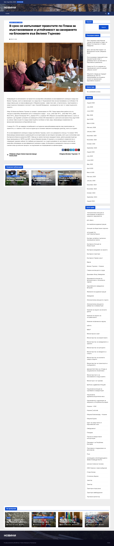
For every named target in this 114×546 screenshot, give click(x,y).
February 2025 (91, 176)
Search (89, 22)
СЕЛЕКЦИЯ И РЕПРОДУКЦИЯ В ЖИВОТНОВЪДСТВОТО (97, 459)
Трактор (89, 484)
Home (7, 13)
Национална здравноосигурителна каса (95, 395)
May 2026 (90, 115)
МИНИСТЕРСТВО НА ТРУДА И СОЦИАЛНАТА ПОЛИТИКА (97, 370)
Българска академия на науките (97, 250)
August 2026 (91, 103)
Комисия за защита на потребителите (94, 316)
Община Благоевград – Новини (97, 414)
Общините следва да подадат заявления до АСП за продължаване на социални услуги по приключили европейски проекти (96, 77)
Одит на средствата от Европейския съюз (94, 423)
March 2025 (90, 172)
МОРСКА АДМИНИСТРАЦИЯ (96, 385)
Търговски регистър (93, 496)
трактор (89, 480)
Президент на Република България (95, 443)
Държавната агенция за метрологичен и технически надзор (96, 280)
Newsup (26, 542)
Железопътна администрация (96, 292)
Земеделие (90, 296)
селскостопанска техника (95, 464)
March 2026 (90, 123)
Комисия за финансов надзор (96, 321)
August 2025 (91, 152)
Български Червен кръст (95, 258)
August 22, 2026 (13, 524)
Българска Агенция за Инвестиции (94, 245)
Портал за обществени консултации (94, 437)
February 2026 (91, 127)
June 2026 (90, 111)
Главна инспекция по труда (96, 270)
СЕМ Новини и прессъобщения (97, 468)
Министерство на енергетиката (97, 338)
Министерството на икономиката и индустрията (96, 375)
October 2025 (91, 144)
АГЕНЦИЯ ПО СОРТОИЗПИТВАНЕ (93, 233)
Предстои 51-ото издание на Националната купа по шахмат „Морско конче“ (97, 68)
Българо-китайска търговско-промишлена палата (96, 239)
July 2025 (90, 156)
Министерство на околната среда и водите (96, 358)
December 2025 (92, 135)
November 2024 (92, 189)
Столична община (92, 476)
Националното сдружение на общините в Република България (97, 401)
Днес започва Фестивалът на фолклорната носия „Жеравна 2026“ (96, 51)
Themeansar (33, 542)
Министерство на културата (96, 347)
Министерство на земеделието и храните (97, 342)
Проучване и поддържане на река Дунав (96, 449)
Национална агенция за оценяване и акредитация (95, 389)
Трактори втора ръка (94, 488)
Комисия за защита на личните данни (97, 310)
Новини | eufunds (92, 410)
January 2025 (91, 180)
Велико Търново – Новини (16, 22)
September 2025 (92, 148)
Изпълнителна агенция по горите (97, 300)
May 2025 (90, 164)
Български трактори (93, 254)
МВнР (89, 329)
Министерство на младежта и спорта (96, 352)
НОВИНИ (10, 7)
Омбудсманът (91, 428)
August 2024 (91, 201)
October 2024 (91, 193)
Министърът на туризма (95, 381)
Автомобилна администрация (96, 224)
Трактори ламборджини (94, 492)
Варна (89, 262)
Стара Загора (91, 472)
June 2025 (90, 160)
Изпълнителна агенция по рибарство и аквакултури (95, 305)
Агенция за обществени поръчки (97, 228)
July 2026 (90, 107)
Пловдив (90, 432)
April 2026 (90, 119)
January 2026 (91, 131)
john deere (90, 220)
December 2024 (92, 185)
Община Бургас (92, 418)
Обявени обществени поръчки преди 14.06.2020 (23, 155)
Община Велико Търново (68, 154)
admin (22, 524)
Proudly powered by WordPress (12, 542)
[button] (105, 13)
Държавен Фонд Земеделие (96, 274)
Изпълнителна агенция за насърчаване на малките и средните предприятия (95, 214)
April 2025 (90, 168)
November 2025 (92, 139)
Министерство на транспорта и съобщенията (97, 364)
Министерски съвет (93, 333)
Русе (88, 454)
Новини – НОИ (91, 406)
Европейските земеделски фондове (95, 286)
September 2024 (92, 197)
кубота (89, 325)
